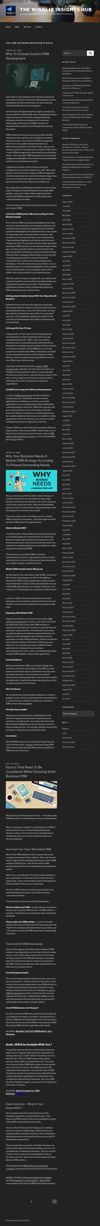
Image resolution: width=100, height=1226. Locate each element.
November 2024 (68, 297)
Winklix (29, 745)
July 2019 (66, 585)
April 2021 (66, 489)
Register (65, 729)
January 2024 (67, 338)
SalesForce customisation (27, 1180)
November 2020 (68, 512)
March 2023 (67, 384)
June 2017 (66, 699)
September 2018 (69, 630)
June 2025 (66, 265)
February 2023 (68, 389)
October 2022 (67, 407)
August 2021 (67, 471)
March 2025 (67, 279)
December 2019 (68, 562)
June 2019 (66, 589)
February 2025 (68, 284)
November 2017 (68, 676)
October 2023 (67, 352)
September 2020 (69, 521)
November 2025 (68, 243)
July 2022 (66, 420)
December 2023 (68, 343)
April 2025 (66, 275)
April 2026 (66, 220)
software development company (37, 1177)
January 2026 (67, 233)
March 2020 (67, 548)
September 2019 (69, 576)
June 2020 (66, 534)
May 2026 (66, 215)
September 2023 (69, 357)
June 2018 (66, 644)
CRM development (23, 395)
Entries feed (67, 738)
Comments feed (68, 742)
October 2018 (67, 626)
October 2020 (68, 516)
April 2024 (66, 325)
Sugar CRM (45, 1180)
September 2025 (69, 252)
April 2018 (66, 653)
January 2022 (67, 448)
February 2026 (68, 229)
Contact (38, 27)
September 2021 (68, 466)
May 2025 (66, 270)
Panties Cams (67, 157)
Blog (17, 27)
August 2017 (67, 689)
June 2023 (66, 370)
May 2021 (66, 484)
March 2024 (67, 329)
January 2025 (67, 288)
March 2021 (67, 493)
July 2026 (66, 206)
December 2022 (68, 398)
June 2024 (66, 320)
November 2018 (68, 621)
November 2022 (68, 402)
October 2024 (67, 302)
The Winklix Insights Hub (56, 9)
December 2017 (68, 671)
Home (8, 27)
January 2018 (67, 667)
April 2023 (66, 379)
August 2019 (67, 580)
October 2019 (67, 571)
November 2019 (68, 566)
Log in (64, 733)
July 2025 (66, 261)
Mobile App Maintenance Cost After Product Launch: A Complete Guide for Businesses (77, 71)
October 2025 (67, 247)
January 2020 (67, 557)
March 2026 (67, 224)
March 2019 (67, 603)
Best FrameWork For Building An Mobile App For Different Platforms (78, 167)
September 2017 (68, 685)
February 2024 (68, 334)
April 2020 (66, 544)
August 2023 (67, 361)
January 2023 (67, 393)
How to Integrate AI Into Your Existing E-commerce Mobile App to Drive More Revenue (77, 117)
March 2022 (67, 439)
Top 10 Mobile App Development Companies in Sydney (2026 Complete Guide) (77, 127)
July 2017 (66, 694)
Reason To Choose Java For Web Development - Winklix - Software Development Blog (75, 147)
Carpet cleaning (68, 182)
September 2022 (69, 411)
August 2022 (67, 416)
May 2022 (66, 430)
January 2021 (67, 503)
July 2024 (66, 316)
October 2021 (67, 462)
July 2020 (66, 530)
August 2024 (67, 311)
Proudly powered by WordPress (17, 1220)
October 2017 (67, 680)
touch (13, 439)
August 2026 (67, 202)
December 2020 (68, 507)
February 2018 (68, 662)
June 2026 (66, 211)
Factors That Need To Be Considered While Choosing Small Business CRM (30, 771)
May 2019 (66, 594)
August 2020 (67, 525)
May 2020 (66, 539)
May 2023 (66, 375)
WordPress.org (68, 747)
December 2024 (68, 293)
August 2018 (67, 635)
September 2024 (69, 307)
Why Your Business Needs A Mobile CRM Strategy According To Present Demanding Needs (29, 460)
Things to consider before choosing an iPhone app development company (77, 184)
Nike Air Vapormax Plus (71, 174)
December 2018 (68, 617)
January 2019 (67, 612)
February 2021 (68, 498)
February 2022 (68, 443)
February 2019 (68, 607)
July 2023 (66, 366)
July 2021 (66, 475)
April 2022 (66, 434)
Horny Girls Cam (68, 164)
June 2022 (66, 425)
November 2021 (68, 457)
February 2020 (68, 553)
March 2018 (67, 658)
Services (27, 27)
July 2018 (66, 639)
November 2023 (68, 348)
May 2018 (66, 649)
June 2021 (66, 480)
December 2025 (68, 238)
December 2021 (68, 452)
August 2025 (67, 256)
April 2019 (66, 598)
